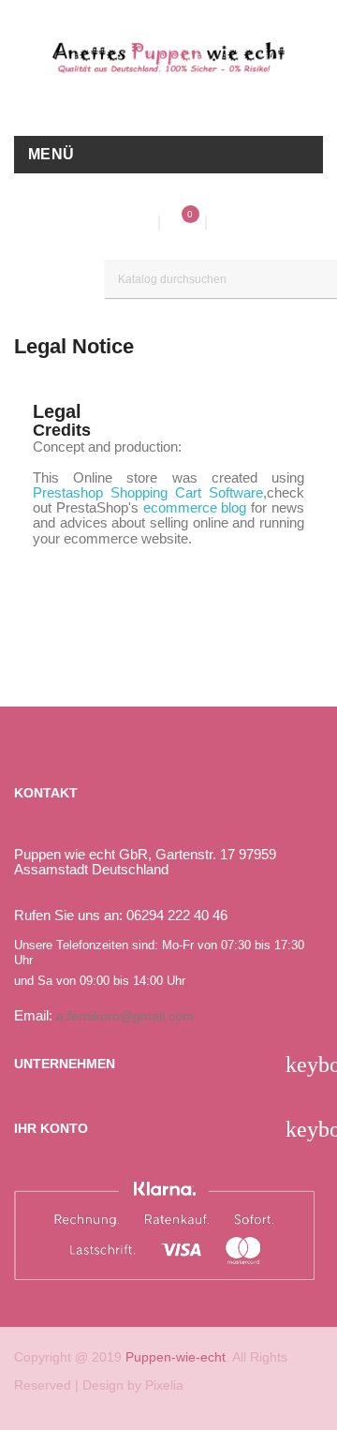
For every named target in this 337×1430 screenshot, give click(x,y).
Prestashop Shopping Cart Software (148, 492)
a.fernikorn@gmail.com (125, 1015)
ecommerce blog (195, 507)
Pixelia (164, 1385)
